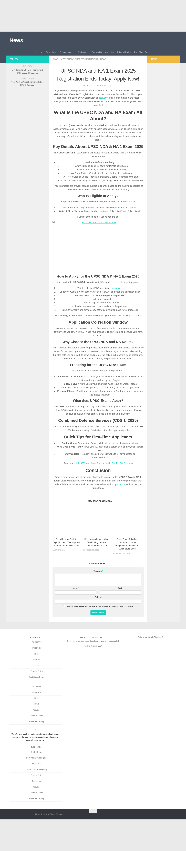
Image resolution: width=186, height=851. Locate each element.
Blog (55, 59)
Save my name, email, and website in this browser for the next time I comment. (99, 606)
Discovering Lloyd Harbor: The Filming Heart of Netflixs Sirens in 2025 (96, 542)
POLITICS (36, 648)
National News (97, 59)
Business (82, 52)
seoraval (89, 86)
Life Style (82, 59)
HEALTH (36, 660)
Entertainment (65, 52)
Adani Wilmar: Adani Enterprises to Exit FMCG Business (104, 463)
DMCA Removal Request (36, 758)
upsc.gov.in (104, 98)
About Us (109, 52)
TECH (36, 654)
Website (98, 597)
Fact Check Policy (142, 52)
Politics (38, 52)
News (16, 40)
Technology (51, 52)
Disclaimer (36, 764)
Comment (98, 571)
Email (120, 588)
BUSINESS (37, 642)
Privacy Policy (37, 775)
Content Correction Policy (36, 769)
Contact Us (97, 52)
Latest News (67, 59)
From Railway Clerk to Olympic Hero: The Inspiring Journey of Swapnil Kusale (66, 542)
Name (76, 588)
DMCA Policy (36, 752)
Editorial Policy (124, 52)
